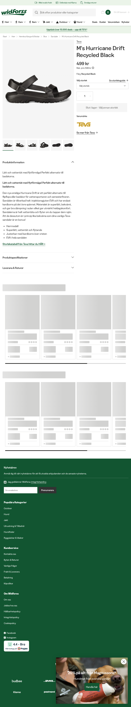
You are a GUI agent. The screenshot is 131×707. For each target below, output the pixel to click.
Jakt (6, 520)
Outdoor (8, 508)
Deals (94, 22)
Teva (79, 41)
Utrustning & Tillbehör (14, 526)
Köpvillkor (8, 583)
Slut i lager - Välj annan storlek (102, 107)
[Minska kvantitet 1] (79, 96)
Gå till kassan (120, 12)
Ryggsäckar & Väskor (13, 537)
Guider (102, 22)
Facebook (11, 633)
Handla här (92, 686)
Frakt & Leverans (12, 571)
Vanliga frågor (10, 565)
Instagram (11, 637)
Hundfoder (9, 532)
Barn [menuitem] (34, 22)
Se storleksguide (117, 80)
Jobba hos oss (10, 605)
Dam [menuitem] (20, 22)
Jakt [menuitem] (48, 22)
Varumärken (114, 22)
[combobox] (102, 86)
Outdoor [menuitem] (63, 22)
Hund (6, 514)
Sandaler (54, 36)
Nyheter (125, 22)
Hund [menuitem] (79, 22)
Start (5, 36)
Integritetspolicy (11, 617)
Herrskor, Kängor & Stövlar (29, 36)
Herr (13, 36)
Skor (45, 36)
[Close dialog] (124, 661)
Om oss (7, 599)
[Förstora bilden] (38, 89)
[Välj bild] (8, 145)
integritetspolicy (38, 481)
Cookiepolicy (10, 623)
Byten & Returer (11, 559)
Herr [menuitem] (7, 22)
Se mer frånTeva (86, 132)
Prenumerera (47, 490)
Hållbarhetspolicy (12, 611)
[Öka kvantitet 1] (90, 96)
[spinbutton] (85, 96)
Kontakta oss (10, 554)
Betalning (8, 577)
